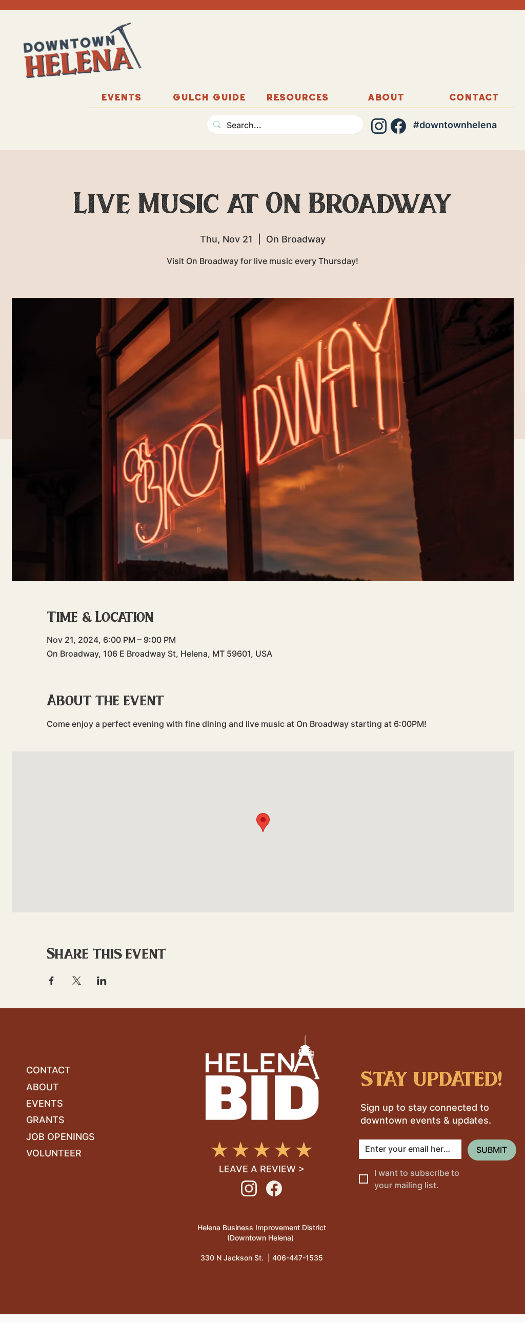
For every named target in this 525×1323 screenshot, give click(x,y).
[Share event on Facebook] (51, 980)
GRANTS (45, 1119)
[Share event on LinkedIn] (102, 980)
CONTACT (48, 1070)
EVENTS (44, 1103)
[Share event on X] (77, 980)
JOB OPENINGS (60, 1136)
